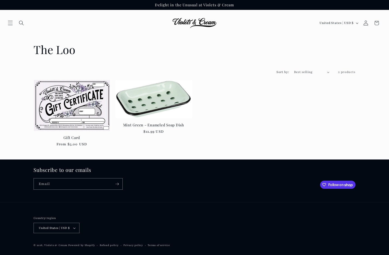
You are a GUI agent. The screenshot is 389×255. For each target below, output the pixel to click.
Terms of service (159, 245)
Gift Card (71, 137)
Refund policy (109, 245)
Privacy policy (133, 245)
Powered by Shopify (81, 245)
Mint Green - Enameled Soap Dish (153, 125)
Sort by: (282, 72)
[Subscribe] (117, 184)
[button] (10, 23)
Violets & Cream (55, 245)
